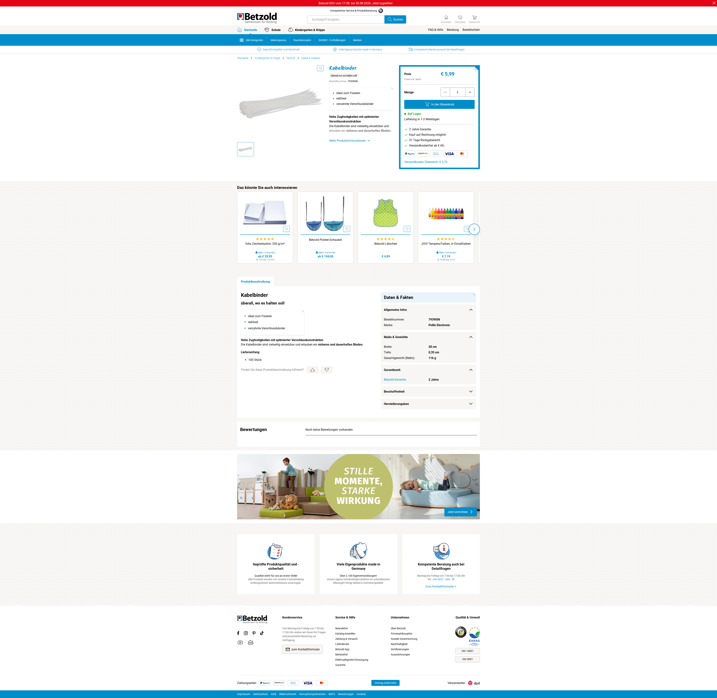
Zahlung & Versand (346, 638)
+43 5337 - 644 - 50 (443, 579)
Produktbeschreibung (255, 281)
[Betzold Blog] (250, 643)
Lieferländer (342, 644)
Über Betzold (398, 628)
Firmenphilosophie (401, 633)
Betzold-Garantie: (395, 379)
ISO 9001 (467, 659)
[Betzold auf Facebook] (238, 634)
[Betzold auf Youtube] (240, 643)
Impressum (243, 694)
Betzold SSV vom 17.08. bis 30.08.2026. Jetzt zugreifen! (355, 3)
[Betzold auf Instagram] (246, 634)
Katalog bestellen (345, 633)
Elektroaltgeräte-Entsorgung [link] (351, 659)
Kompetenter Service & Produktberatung (353, 10)
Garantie (340, 664)
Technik (290, 58)
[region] (358, 352)
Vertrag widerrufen (385, 682)
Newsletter (341, 628)
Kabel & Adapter (311, 58)
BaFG (332, 694)
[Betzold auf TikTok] (262, 634)
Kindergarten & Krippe (267, 58)
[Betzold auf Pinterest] (253, 634)
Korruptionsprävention (312, 694)
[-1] (445, 92)
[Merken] (320, 68)
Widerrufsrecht (287, 694)
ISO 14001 (468, 650)
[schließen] (714, 3)
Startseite (242, 58)
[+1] (469, 92)
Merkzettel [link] (341, 654)
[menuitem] (435, 30)
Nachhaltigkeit (399, 644)
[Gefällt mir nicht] (326, 370)
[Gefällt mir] (312, 370)
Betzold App (342, 649)
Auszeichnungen (400, 654)
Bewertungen (346, 694)
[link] (460, 19)
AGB (273, 694)
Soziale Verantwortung (404, 638)
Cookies (361, 694)
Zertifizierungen (400, 649)
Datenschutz (260, 694)
